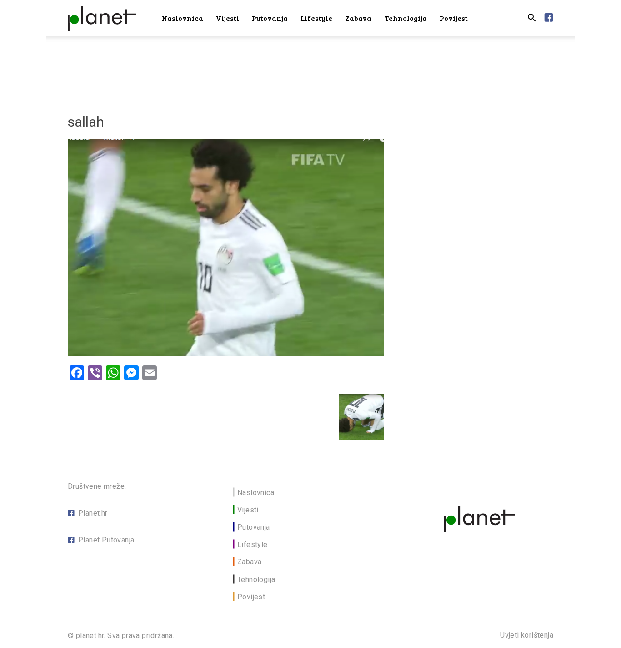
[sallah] (226, 353)
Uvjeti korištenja (526, 635)
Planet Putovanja (106, 540)
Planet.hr (93, 513)
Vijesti (227, 18)
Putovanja (270, 18)
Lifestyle (316, 18)
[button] (531, 19)
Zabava (358, 18)
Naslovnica (182, 18)
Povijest (454, 18)
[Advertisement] (310, 67)
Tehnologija (405, 18)
